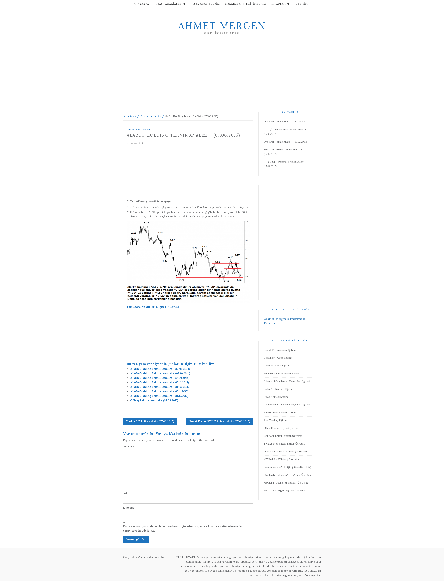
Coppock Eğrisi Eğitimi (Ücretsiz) (283, 435)
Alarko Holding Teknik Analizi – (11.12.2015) (159, 396)
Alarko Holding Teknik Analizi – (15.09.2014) (160, 368)
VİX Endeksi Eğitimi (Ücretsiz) (281, 459)
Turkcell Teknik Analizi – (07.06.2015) (150, 421)
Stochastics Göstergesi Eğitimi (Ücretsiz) (288, 474)
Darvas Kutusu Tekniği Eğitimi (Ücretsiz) (287, 467)
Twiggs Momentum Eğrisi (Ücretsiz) (285, 443)
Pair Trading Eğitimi (275, 420)
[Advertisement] (222, 77)
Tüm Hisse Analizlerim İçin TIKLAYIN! (153, 307)
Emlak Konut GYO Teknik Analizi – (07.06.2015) (219, 421)
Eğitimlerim (256, 4)
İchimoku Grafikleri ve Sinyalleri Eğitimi (287, 404)
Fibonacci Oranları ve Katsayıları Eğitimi (287, 381)
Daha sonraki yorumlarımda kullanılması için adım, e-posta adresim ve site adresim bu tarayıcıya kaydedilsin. (182, 528)
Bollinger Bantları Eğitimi (278, 389)
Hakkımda (233, 4)
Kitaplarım (280, 4)
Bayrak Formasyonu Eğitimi (280, 350)
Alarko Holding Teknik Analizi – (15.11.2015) (159, 391)
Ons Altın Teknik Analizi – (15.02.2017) (285, 141)
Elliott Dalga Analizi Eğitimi (280, 412)
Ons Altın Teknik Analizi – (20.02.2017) (285, 121)
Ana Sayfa (141, 4)
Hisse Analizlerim (205, 4)
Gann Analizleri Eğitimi (277, 365)
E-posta (128, 507)
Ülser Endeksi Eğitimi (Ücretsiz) (282, 428)
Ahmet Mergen (222, 26)
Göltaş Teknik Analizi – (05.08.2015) (154, 400)
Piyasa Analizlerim (170, 4)
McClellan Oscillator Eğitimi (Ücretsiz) (286, 482)
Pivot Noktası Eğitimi (276, 396)
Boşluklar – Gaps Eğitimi (278, 357)
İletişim (301, 4)
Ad (125, 493)
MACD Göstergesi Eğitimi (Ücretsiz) (285, 490)
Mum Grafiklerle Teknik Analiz (281, 373)
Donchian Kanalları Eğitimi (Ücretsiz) (285, 451)
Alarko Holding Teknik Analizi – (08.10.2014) (160, 373)
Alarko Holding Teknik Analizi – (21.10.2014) (159, 377)
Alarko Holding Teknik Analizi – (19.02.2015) (160, 386)
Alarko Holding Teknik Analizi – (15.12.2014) (159, 382)
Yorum (128, 446)
